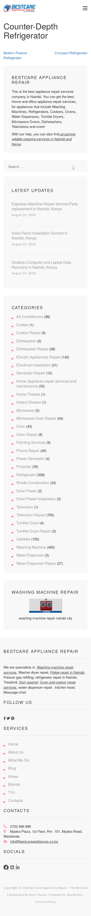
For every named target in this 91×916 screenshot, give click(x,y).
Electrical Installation (33, 365)
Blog (12, 768)
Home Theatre (28, 394)
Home (13, 744)
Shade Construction (32, 482)
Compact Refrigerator (71, 52)
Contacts (15, 800)
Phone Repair (27, 450)
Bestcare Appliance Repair (48, 888)
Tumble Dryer (27, 522)
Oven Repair (26, 434)
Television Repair (30, 515)
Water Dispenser (30, 555)
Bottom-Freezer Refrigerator (15, 55)
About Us (16, 752)
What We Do (18, 760)
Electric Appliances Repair (38, 357)
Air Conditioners (29, 316)
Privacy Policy (45, 902)
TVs (11, 792)
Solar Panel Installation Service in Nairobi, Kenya (40, 235)
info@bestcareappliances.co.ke (34, 841)
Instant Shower (28, 402)
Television (24, 507)
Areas (13, 776)
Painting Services (31, 442)
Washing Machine (31, 547)
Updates (23, 539)
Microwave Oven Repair (36, 418)
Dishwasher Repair (32, 348)
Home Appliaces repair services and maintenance (46, 383)
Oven (20, 426)
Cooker (22, 324)
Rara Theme (37, 895)
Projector (23, 466)
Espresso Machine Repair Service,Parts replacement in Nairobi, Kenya (45, 206)
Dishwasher (26, 341)
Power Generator (30, 458)
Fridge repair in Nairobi (67, 672)
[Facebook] (7, 868)
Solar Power (26, 490)
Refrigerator (26, 474)
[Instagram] (13, 868)
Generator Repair (30, 373)
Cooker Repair (28, 332)
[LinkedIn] (18, 868)
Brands (14, 784)
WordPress (74, 895)
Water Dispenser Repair (36, 563)
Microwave (25, 410)
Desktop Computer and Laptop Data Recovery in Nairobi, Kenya (41, 265)
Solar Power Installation (36, 498)
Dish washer (28, 682)
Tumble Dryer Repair (33, 531)
